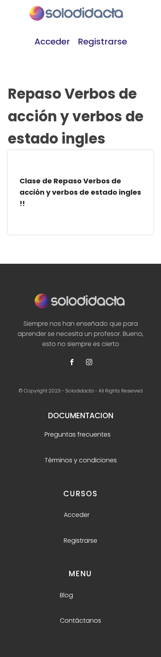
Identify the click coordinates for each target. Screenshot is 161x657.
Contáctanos (80, 620)
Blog (66, 595)
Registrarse (102, 42)
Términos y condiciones (81, 460)
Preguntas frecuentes (78, 434)
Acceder (52, 42)
